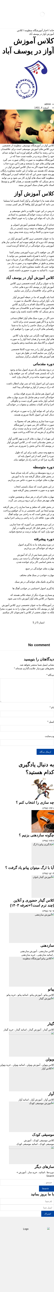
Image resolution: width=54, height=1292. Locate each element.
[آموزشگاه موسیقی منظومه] (42, 14)
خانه (52, 30)
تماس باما (13, 1259)
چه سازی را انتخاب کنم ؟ (35, 802)
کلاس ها (31, 1249)
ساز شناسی (14, 1249)
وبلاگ (43, 1259)
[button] (27, 626)
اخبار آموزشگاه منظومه (36, 30)
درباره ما (29, 1259)
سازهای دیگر (44, 1167)
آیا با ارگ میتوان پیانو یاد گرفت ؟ (29, 868)
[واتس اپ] (22, 1276)
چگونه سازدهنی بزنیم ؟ (36, 835)
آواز (51, 1094)
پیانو (51, 989)
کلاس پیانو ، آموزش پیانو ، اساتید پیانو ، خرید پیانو (30, 995)
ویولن (50, 1059)
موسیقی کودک (43, 1135)
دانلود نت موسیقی (33, 1254)
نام (52, 707)
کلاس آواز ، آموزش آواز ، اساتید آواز (36, 1099)
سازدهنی (47, 945)
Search (50, 1176)
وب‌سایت (49, 736)
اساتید (15, 1254)
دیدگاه (50, 675)
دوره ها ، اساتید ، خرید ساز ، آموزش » (35, 1172)
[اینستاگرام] (27, 1276)
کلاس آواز (49, 145)
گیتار (50, 1024)
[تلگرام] (31, 1276)
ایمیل (50, 721)
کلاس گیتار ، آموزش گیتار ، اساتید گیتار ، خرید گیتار (29, 1029)
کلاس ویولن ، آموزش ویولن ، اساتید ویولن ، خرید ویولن (27, 1065)
